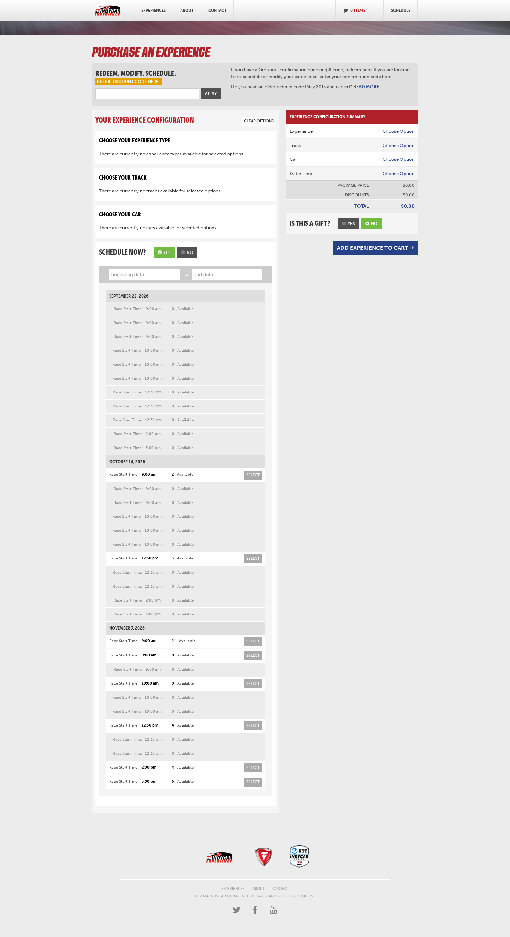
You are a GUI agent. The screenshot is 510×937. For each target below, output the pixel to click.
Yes (167, 252)
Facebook (255, 910)
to (186, 274)
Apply (211, 93)
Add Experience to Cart (372, 247)
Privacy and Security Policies (282, 896)
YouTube (273, 910)
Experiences (153, 10)
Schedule (400, 10)
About (187, 10)
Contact (217, 10)
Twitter (236, 910)
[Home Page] (107, 10)
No (190, 252)
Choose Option (399, 131)
